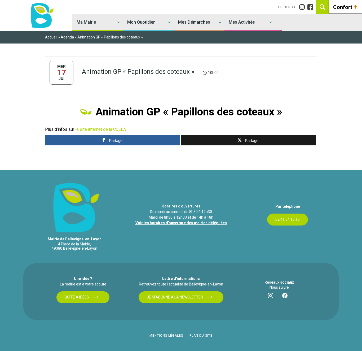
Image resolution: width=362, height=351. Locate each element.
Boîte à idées (77, 297)
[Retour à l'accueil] (41, 15)
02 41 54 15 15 (287, 219)
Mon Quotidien (141, 22)
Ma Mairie (86, 22)
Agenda (67, 37)
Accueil (51, 37)
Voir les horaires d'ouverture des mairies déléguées (181, 223)
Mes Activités (242, 22)
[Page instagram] (303, 7)
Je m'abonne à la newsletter (175, 297)
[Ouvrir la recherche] (322, 7)
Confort (345, 7)
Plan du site (201, 335)
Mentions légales (166, 335)
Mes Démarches (194, 22)
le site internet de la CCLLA (100, 129)
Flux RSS (286, 7)
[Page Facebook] (311, 7)
